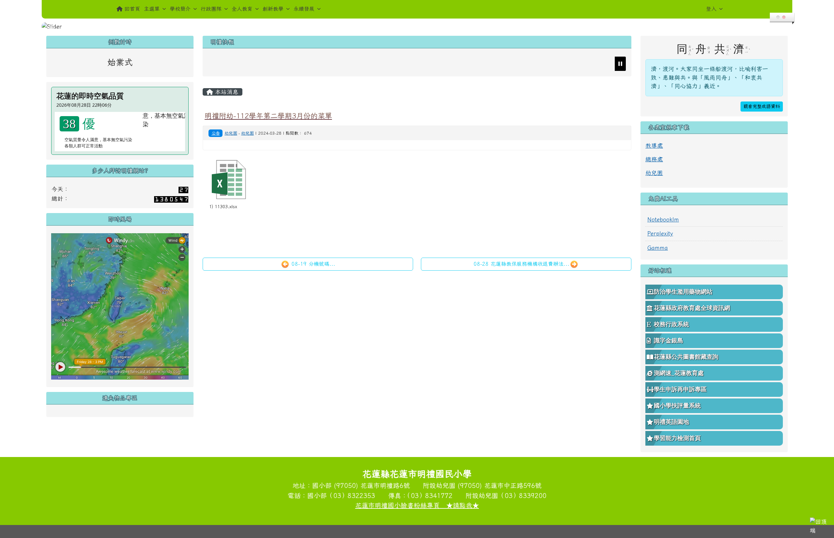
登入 (711, 8)
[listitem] (414, 64)
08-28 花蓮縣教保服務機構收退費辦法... (521, 263)
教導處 (654, 145)
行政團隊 (211, 8)
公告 (215, 133)
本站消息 (225, 92)
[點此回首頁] (417, 26)
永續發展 (304, 8)
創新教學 (273, 8)
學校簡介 (180, 8)
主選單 (152, 8)
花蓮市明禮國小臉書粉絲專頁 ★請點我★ (417, 505)
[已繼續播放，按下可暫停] (620, 63)
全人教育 (242, 8)
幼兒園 (230, 133)
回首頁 (132, 8)
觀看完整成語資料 (761, 106)
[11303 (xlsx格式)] (228, 179)
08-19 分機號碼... (312, 263)
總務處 (654, 159)
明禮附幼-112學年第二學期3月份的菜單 (268, 115)
